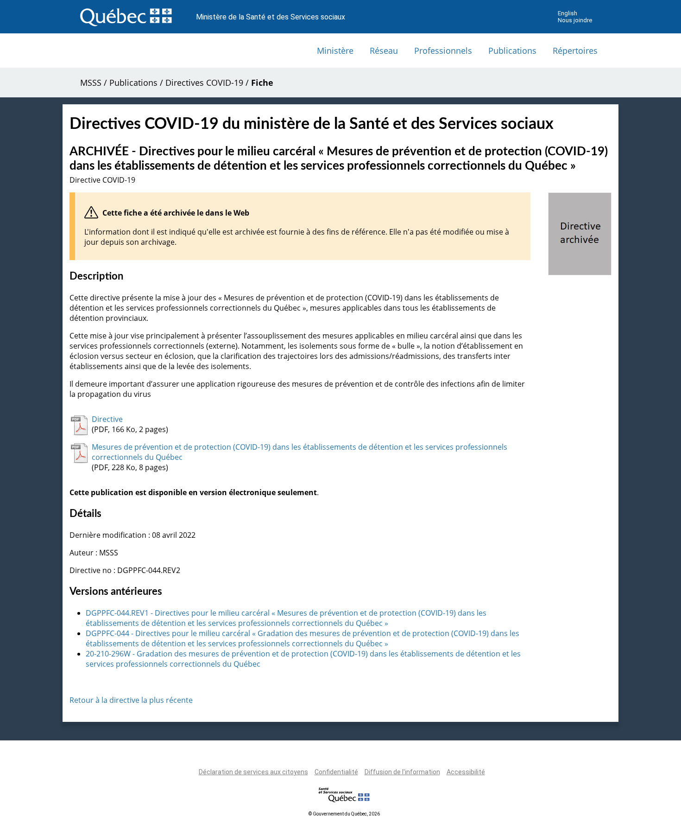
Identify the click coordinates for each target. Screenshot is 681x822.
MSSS (90, 82)
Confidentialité (336, 772)
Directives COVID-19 (204, 82)
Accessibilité (466, 772)
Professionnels (443, 50)
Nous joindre (575, 20)
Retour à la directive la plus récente (131, 700)
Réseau (384, 50)
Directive (107, 419)
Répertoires (575, 50)
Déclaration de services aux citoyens (253, 772)
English (567, 13)
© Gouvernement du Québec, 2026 (344, 813)
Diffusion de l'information (402, 772)
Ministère (335, 50)
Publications (512, 50)
